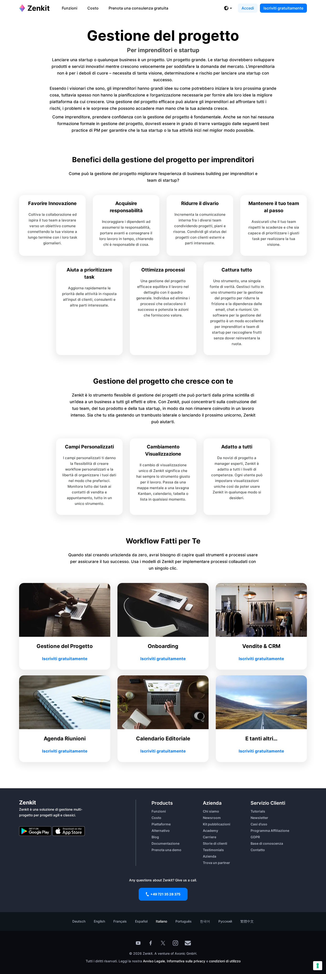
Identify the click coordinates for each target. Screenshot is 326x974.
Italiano (161, 921)
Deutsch (78, 921)
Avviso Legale (154, 961)
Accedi (248, 8)
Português (183, 921)
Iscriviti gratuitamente (283, 8)
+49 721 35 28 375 (165, 894)
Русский (225, 921)
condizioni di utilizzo (225, 961)
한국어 (205, 921)
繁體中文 (247, 921)
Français (120, 921)
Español (141, 921)
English (99, 921)
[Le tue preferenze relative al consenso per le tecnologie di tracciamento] (317, 965)
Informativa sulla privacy (186, 961)
